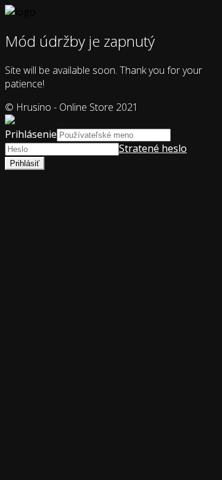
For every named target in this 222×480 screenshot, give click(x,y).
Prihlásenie (31, 134)
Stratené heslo (153, 148)
